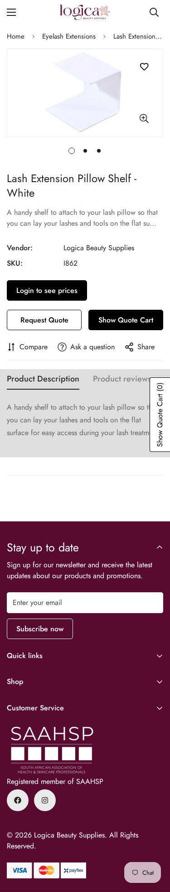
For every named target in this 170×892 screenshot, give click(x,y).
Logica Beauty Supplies (98, 248)
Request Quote (44, 320)
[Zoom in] (144, 119)
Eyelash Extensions (69, 36)
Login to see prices (47, 290)
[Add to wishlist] (144, 67)
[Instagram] (45, 800)
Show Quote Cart (125, 320)
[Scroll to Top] (154, 844)
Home (15, 36)
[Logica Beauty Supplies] (85, 12)
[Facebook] (18, 800)
